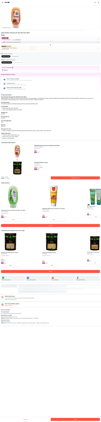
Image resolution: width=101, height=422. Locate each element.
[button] (50, 42)
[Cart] (98, 2)
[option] (5, 56)
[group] (50, 17)
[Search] (95, 2)
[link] (7, 2)
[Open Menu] (2, 2)
